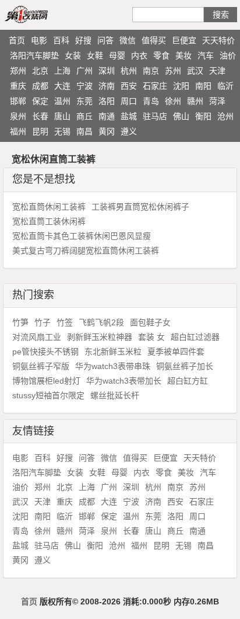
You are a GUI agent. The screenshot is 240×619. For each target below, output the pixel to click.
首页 (17, 40)
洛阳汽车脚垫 (34, 55)
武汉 (195, 70)
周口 (129, 101)
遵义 (129, 131)
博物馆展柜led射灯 (46, 380)
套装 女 (151, 337)
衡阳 (203, 116)
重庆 (18, 86)
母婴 (117, 55)
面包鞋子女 (150, 322)
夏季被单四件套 (175, 351)
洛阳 (106, 101)
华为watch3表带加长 (123, 380)
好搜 (83, 40)
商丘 (84, 116)
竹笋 (20, 322)
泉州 (18, 116)
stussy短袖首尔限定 (48, 395)
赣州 (195, 101)
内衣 (139, 55)
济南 (106, 86)
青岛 (151, 101)
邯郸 (18, 101)
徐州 (173, 101)
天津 (217, 70)
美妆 (183, 55)
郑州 (18, 70)
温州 (62, 101)
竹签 (65, 322)
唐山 (62, 116)
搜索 (221, 14)
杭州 (129, 70)
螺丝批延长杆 (114, 395)
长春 (40, 116)
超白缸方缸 (187, 380)
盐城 (129, 116)
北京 (40, 70)
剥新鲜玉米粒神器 (99, 337)
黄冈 (106, 131)
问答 (105, 40)
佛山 (181, 116)
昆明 (40, 131)
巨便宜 (184, 40)
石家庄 (155, 86)
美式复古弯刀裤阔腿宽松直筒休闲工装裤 (85, 250)
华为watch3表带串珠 (112, 366)
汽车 (205, 55)
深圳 (106, 70)
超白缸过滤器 (195, 337)
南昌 (84, 131)
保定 (40, 101)
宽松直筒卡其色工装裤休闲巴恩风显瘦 (81, 236)
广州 (84, 70)
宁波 (84, 86)
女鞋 (95, 55)
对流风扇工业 (36, 337)
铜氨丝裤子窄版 (40, 366)
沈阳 (181, 86)
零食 (161, 55)
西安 (129, 86)
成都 (40, 86)
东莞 (84, 101)
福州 (18, 131)
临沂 (225, 86)
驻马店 (155, 116)
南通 (106, 116)
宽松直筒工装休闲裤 (49, 221)
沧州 (225, 116)
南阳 (203, 86)
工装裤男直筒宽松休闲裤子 (140, 206)
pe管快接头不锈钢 (45, 351)
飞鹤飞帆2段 (101, 322)
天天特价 (218, 40)
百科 (61, 40)
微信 (127, 40)
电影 (39, 40)
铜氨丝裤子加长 (184, 366)
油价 (228, 55)
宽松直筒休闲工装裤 (49, 206)
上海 (62, 70)
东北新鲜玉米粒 (113, 351)
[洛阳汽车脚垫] (39, 14)
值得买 (154, 40)
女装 (73, 55)
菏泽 (217, 101)
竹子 (42, 322)
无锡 (62, 131)
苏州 (173, 70)
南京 (151, 70)
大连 (62, 86)
